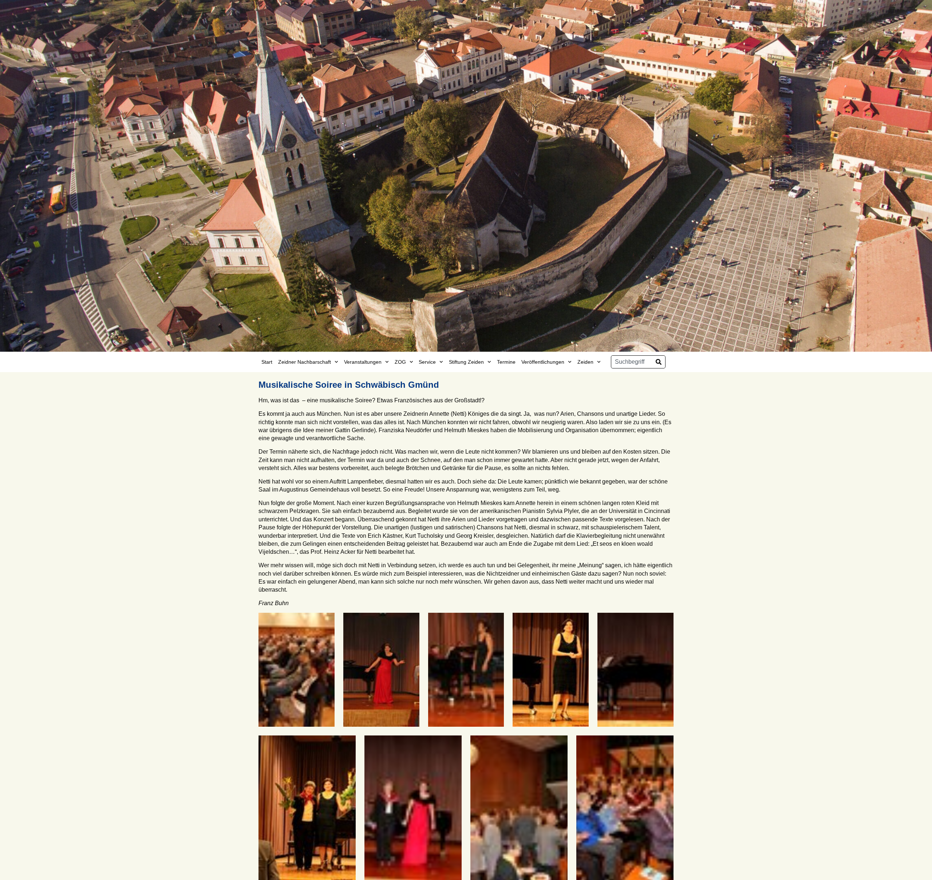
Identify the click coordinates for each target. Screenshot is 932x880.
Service (427, 362)
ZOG (400, 362)
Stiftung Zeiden (466, 362)
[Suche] (658, 362)
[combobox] (631, 362)
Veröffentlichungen (542, 362)
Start (266, 362)
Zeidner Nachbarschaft (304, 362)
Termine (506, 362)
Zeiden (585, 362)
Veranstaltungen (363, 362)
